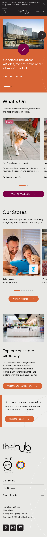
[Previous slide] (5, 35)
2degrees (9, 279)
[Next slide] (42, 35)
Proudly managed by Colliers (15, 513)
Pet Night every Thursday (17, 162)
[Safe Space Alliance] (21, 465)
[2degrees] (21, 252)
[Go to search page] (5, 11)
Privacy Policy (8, 510)
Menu (38, 11)
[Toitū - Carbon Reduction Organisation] (8, 465)
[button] (7, 86)
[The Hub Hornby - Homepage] (23, 11)
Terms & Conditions (11, 507)
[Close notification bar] (43, 3)
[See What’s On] (23, 49)
